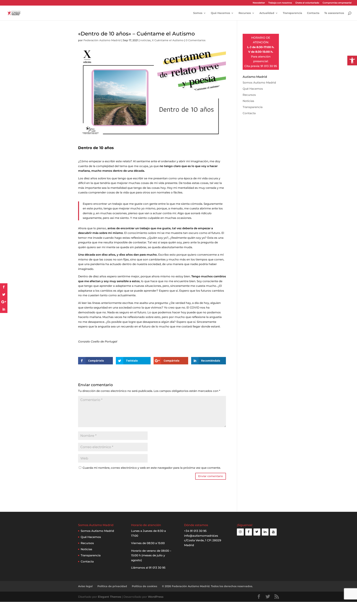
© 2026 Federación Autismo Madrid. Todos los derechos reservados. (207, 586)
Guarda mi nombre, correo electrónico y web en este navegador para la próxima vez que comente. (152, 467)
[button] (352, 60)
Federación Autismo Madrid (102, 40)
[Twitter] (256, 531)
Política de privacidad (112, 586)
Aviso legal (85, 586)
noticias (145, 40)
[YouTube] (273, 531)
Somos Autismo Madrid (259, 82)
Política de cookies (144, 586)
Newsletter (259, 3)
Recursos (245, 13)
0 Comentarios (195, 40)
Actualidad (266, 13)
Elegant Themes (109, 596)
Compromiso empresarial (337, 3)
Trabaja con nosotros (280, 3)
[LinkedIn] (265, 531)
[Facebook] (248, 531)
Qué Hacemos (220, 13)
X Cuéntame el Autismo (168, 40)
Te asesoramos (334, 13)
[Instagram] (240, 531)
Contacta (313, 13)
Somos (197, 13)
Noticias (248, 101)
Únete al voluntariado (307, 3)
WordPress (155, 596)
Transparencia (292, 13)
